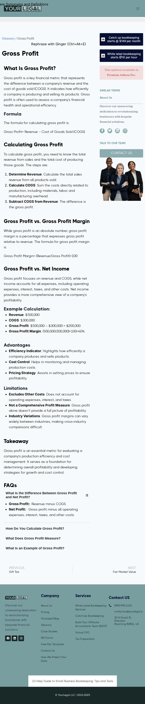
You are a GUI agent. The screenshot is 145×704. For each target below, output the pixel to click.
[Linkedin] (14, 638)
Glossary (8, 39)
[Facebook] (8, 638)
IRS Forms (47, 637)
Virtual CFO (82, 632)
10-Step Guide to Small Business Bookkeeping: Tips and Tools (72, 681)
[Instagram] (21, 638)
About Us (46, 605)
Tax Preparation (85, 638)
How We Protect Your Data (53, 659)
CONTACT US (121, 153)
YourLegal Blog (50, 618)
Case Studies (49, 631)
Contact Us (48, 650)
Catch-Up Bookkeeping (89, 615)
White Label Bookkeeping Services (90, 607)
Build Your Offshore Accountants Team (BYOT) (91, 624)
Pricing (45, 612)
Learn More (95, 8)
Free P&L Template (52, 644)
